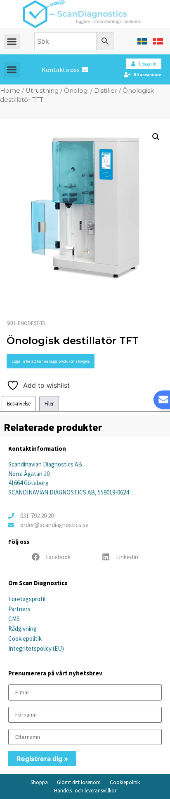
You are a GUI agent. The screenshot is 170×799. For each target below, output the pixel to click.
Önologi (76, 90)
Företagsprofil (26, 599)
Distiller (105, 90)
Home (10, 90)
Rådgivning (22, 629)
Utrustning (42, 90)
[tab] (19, 403)
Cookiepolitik (25, 638)
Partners (19, 609)
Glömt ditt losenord (79, 782)
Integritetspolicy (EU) (36, 648)
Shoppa (39, 782)
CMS (14, 619)
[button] (12, 41)
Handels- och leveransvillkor (85, 790)
